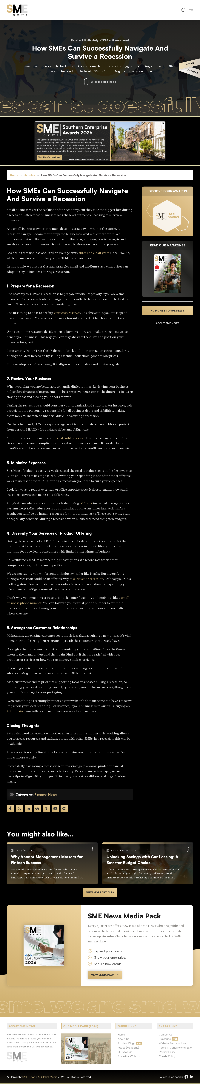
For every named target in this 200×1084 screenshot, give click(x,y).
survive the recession (88, 579)
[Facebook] (10, 808)
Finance (41, 794)
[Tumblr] (46, 808)
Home (14, 175)
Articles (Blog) (126, 1043)
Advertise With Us (129, 1056)
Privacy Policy (167, 1052)
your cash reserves (67, 313)
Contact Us (165, 1034)
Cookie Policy (167, 1056)
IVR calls (86, 503)
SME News (28, 1077)
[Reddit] (37, 808)
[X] (19, 808)
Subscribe (165, 1039)
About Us (123, 1039)
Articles (29, 175)
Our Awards (125, 1052)
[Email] (55, 808)
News (52, 794)
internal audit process (67, 438)
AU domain (15, 711)
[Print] (64, 808)
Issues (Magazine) (128, 1047)
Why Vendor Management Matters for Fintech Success (47, 859)
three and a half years (94, 253)
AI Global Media (47, 1077)
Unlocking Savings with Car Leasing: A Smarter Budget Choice (142, 859)
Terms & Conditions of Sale (175, 1047)
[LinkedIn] (28, 808)
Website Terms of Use (172, 1043)
